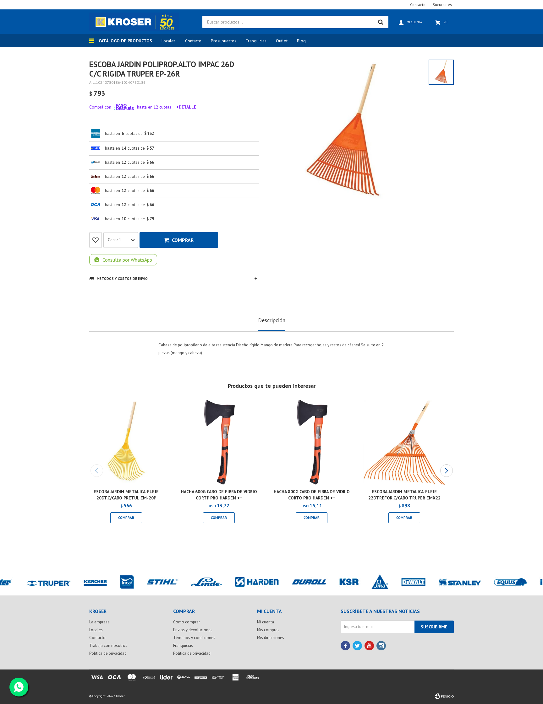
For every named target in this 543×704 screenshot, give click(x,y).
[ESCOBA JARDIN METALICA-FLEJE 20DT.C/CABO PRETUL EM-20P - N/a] (126, 442)
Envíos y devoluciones (192, 629)
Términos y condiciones (194, 637)
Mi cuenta (265, 622)
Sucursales (442, 4)
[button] (446, 470)
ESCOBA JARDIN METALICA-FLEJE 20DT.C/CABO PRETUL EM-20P (126, 495)
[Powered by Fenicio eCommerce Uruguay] (444, 696)
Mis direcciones (270, 637)
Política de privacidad (108, 653)
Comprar (183, 240)
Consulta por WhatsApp (127, 260)
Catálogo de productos (125, 41)
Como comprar (186, 622)
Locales (169, 41)
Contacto (193, 41)
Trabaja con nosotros (108, 645)
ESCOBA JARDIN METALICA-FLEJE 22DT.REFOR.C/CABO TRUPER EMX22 (404, 495)
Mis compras (268, 629)
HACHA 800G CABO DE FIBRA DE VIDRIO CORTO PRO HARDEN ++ (312, 495)
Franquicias (256, 41)
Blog (301, 41)
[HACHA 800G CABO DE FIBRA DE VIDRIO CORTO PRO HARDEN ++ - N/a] (311, 442)
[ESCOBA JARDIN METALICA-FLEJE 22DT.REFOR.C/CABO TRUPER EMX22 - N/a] (404, 442)
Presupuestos (223, 41)
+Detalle (186, 107)
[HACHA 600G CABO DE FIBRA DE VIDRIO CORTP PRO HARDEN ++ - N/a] (219, 442)
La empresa (99, 622)
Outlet (282, 41)
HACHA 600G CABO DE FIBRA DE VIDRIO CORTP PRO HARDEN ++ (219, 495)
